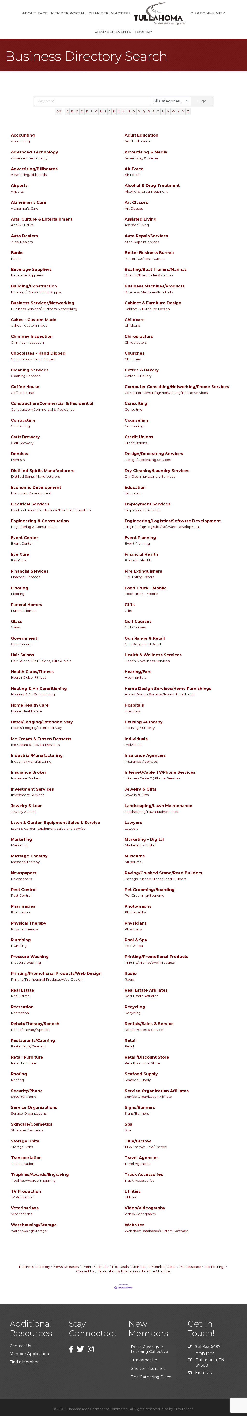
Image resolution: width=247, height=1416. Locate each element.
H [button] (101, 111)
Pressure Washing (30, 956)
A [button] (67, 111)
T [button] (158, 111)
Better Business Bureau (149, 252)
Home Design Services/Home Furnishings (168, 688)
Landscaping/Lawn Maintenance (158, 806)
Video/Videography (145, 1208)
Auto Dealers (24, 236)
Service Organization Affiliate (148, 1096)
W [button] (173, 111)
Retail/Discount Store (147, 1057)
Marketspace (190, 1267)
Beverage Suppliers (31, 269)
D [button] (82, 111)
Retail (131, 1040)
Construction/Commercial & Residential (52, 403)
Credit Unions (139, 437)
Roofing (19, 1074)
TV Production (26, 1191)
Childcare (135, 320)
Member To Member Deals (154, 1267)
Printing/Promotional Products (156, 956)
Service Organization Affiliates (157, 1091)
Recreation (22, 1007)
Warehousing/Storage (34, 1225)
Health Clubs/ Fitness (28, 677)
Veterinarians (25, 1208)
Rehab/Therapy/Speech (35, 1023)
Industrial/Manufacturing (37, 755)
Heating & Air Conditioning (39, 688)
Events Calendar (95, 1267)
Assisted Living (141, 219)
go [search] (203, 101)
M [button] (123, 111)
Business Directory (34, 1267)
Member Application (29, 1354)
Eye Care (20, 554)
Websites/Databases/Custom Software (156, 1231)
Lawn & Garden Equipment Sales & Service (55, 822)
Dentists (19, 454)
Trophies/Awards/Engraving (40, 1174)
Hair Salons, (20, 661)
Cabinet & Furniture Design (153, 303)
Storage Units (25, 1141)
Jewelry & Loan (27, 806)
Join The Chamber (156, 1271)
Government (24, 638)
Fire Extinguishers (143, 571)
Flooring (19, 588)
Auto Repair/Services (146, 236)
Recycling (135, 1007)
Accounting (23, 135)
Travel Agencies (141, 1157)
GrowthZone (184, 1409)
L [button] (118, 111)
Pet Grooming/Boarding (150, 889)
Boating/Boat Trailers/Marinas (156, 269)
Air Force (134, 169)
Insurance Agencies (145, 755)
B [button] (72, 111)
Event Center (24, 538)
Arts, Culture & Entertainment (41, 219)
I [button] (105, 111)
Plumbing (21, 940)
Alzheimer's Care (28, 202)
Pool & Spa (136, 940)
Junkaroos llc (144, 1350)
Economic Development (36, 487)
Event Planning (140, 538)
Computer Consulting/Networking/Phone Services (177, 386)
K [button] (114, 111)
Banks (17, 252)
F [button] (91, 111)
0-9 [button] (59, 111)
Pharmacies (23, 906)
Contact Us (20, 1346)
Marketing (21, 839)
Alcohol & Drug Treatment (152, 185)
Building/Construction (34, 286)
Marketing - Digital (144, 839)
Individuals (136, 739)
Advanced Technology (34, 152)
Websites (134, 1225)
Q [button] (144, 111)
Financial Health (141, 554)
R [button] (149, 111)
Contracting (23, 420)
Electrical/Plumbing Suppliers (67, 510)
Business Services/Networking (42, 303)
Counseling (136, 420)
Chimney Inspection (32, 336)
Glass (16, 621)
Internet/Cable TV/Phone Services (160, 772)
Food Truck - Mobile (146, 588)
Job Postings (214, 1267)
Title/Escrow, (135, 1147)
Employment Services (147, 504)
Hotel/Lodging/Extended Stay (42, 722)
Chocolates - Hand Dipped (38, 353)
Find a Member (24, 1362)
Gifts (130, 604)
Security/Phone (27, 1091)
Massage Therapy (29, 856)
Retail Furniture (27, 1057)
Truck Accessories (144, 1174)
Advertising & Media (146, 152)
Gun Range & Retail (145, 638)
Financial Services (29, 571)
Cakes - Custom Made (33, 320)
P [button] (139, 111)
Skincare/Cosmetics (31, 1124)
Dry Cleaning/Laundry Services (157, 470)
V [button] (168, 111)
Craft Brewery (25, 437)
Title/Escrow (138, 1141)
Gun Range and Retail (143, 644)
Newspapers (23, 873)
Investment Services (32, 789)
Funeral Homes (26, 604)
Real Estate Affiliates (146, 990)
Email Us (203, 1373)
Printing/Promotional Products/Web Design (56, 973)
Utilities (133, 1191)
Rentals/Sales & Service (149, 1023)
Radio (131, 973)
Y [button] (183, 111)
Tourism (143, 31)
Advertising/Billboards (34, 169)
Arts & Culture (22, 225)
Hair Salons (22, 655)
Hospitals (134, 705)
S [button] (153, 111)
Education (135, 487)
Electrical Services (30, 504)
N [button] (129, 111)
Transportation (26, 1157)
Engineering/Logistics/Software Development (173, 521)
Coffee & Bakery (142, 370)
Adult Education (141, 135)
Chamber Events (113, 31)
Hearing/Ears (138, 672)
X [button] (178, 111)
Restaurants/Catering (33, 1040)
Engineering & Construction (40, 521)
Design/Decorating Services (154, 454)
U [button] (163, 111)
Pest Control (24, 889)
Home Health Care (30, 705)
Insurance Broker (28, 772)
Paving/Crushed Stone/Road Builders (163, 873)
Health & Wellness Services (153, 655)
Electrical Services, (26, 510)
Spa (128, 1124)
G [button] (96, 111)
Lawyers (133, 822)
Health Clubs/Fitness (32, 672)
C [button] (77, 111)
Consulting (136, 403)
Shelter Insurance (148, 1359)
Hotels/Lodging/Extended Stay (36, 728)
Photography (138, 906)
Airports (19, 185)
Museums (135, 856)
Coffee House (25, 386)
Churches (134, 353)
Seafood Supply (141, 1074)
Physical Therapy (28, 923)
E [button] (87, 111)
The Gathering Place (151, 1367)
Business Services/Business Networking (44, 309)
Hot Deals (120, 1267)
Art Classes (136, 202)
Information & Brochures (117, 1271)
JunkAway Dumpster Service (151, 1378)
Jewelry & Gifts (140, 789)
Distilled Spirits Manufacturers (42, 470)
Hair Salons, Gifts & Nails (51, 661)
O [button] (134, 111)
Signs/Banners (140, 1107)
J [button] (109, 111)
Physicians (136, 923)
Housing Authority (144, 722)
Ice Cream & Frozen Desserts (41, 739)
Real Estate (22, 990)
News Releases (66, 1267)
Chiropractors (139, 336)
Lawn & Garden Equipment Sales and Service (48, 828)
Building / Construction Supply (36, 292)
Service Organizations (34, 1107)
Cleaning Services (29, 370)
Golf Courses (138, 621)
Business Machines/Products (155, 286)
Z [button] (188, 111)
